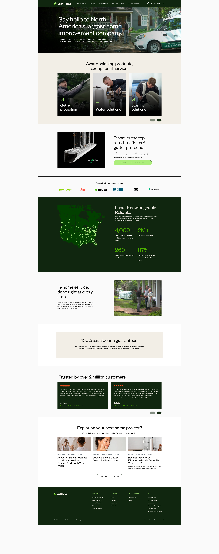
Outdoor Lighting (133, 4)
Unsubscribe (152, 508)
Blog (130, 500)
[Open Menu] (163, 3)
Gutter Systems (81, 4)
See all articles (109, 476)
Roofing (92, 4)
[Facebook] (159, 520)
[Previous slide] (152, 120)
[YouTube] (150, 520)
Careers (113, 500)
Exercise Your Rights (154, 506)
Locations (114, 503)
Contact (113, 506)
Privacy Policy (152, 500)
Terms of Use (152, 497)
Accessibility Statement (155, 511)
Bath (122, 4)
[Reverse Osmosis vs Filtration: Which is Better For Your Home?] (145, 444)
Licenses (151, 503)
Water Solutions (104, 4)
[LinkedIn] (145, 520)
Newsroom (132, 497)
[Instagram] (163, 520)
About (112, 497)
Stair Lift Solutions (97, 503)
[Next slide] (159, 120)
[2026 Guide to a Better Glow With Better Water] (109, 444)
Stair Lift (115, 4)
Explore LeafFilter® (132, 163)
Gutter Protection (97, 497)
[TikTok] (154, 520)
